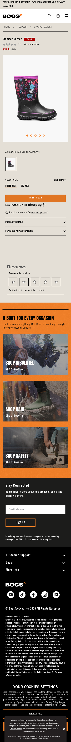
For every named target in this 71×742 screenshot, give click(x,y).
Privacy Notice (16, 729)
